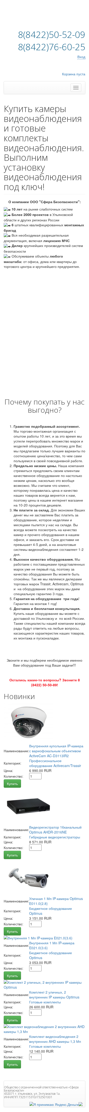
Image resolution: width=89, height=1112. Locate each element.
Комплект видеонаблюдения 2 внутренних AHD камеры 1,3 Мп (55, 1039)
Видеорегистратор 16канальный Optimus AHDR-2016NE (55, 829)
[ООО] (81, 1103)
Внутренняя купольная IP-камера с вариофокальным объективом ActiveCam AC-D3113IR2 (56, 750)
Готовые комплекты (45, 1001)
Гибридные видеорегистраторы (54, 836)
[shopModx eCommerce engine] (35, 17)
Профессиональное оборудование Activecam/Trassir (55, 763)
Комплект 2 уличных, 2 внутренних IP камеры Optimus (54, 994)
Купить (12, 783)
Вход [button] (81, 56)
